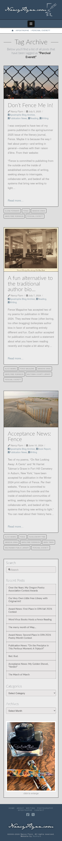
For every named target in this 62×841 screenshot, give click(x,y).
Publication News (18, 118)
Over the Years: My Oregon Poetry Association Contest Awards (26, 589)
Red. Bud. (13, 656)
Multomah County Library (39, 374)
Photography (45, 808)
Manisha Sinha (38, 211)
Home (12, 808)
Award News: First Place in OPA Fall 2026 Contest (30, 610)
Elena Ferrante (12, 211)
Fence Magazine (27, 369)
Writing (44, 118)
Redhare (37, 836)
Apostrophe (25, 810)
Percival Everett (35, 216)
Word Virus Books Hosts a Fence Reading (30, 619)
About (20, 808)
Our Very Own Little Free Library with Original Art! (28, 600)
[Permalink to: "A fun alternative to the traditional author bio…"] (31, 249)
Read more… (16, 200)
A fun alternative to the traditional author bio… (30, 284)
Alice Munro (10, 369)
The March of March (19, 674)
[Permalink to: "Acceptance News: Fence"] (31, 409)
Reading (34, 118)
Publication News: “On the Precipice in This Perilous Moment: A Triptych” (28, 647)
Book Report (44, 448)
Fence (26, 211)
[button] (31, 24)
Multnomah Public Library (17, 548)
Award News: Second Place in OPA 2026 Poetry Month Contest (29, 636)
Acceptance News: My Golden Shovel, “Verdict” (28, 665)
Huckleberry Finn (37, 537)
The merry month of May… (22, 627)
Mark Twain (48, 542)
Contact (39, 810)
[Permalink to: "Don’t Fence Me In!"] (31, 82)
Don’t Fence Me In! (30, 105)
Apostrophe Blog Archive (22, 114)
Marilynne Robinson (14, 216)
